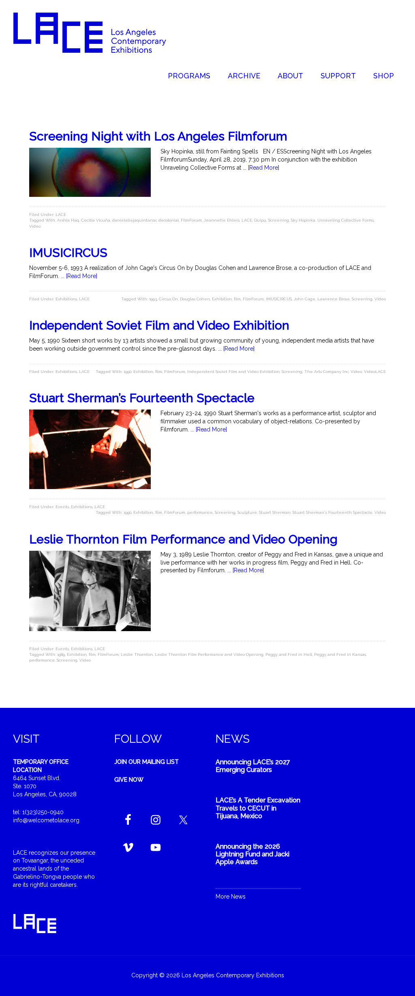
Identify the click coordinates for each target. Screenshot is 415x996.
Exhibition (222, 299)
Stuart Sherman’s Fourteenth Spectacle (142, 398)
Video (35, 226)
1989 (61, 654)
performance (200, 512)
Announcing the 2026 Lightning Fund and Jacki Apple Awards (252, 854)
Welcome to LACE (98, 32)
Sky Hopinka (303, 220)
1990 (127, 371)
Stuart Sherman (275, 512)
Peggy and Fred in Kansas (340, 654)
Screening (278, 220)
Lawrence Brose (333, 299)
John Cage (304, 299)
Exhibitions (66, 299)
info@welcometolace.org (46, 820)
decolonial (168, 220)
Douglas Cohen (195, 299)
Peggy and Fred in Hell (288, 654)
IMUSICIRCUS (68, 253)
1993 (153, 299)
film (237, 299)
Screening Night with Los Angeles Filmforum (158, 136)
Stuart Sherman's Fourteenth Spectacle (332, 512)
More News (231, 896)
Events (62, 506)
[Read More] (263, 167)
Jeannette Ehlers (222, 220)
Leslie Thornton (137, 654)
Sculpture (247, 512)
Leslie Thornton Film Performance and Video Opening (183, 539)
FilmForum (191, 220)
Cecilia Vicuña (95, 220)
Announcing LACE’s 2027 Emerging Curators (253, 766)
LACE (61, 214)
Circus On (168, 299)
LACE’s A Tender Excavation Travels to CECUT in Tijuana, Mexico (258, 807)
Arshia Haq (68, 220)
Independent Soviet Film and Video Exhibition (159, 325)
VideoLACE (375, 371)
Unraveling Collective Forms (345, 220)
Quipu (260, 220)
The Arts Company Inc (326, 371)
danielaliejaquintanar (134, 220)
